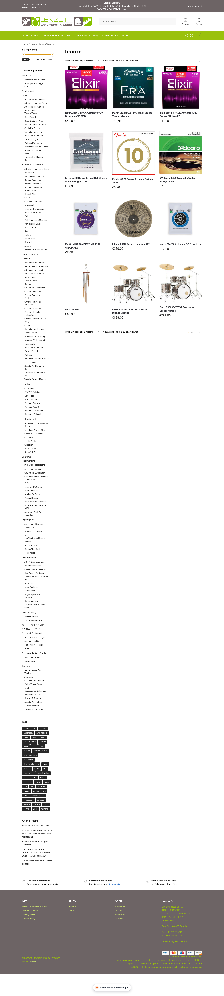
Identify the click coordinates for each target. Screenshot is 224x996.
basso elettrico (30, 742)
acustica (43, 728)
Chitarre (26, 258)
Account (186, 24)
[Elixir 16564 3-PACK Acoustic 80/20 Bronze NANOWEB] (180, 87)
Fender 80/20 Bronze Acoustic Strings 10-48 (132, 181)
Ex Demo (26, 457)
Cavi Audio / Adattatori (34, 573)
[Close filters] (53, 50)
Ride (26, 231)
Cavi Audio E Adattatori (34, 288)
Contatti (72, 910)
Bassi (24, 95)
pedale (36, 791)
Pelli (26, 216)
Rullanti (27, 235)
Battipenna (29, 284)
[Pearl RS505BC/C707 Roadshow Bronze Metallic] (180, 283)
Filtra (26, 60)
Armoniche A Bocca (33, 641)
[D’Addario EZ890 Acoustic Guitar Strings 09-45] (180, 152)
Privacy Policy (28, 914)
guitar (38, 782)
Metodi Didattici (31, 399)
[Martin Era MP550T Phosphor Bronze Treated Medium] (133, 87)
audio (26, 737)
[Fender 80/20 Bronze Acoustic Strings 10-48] (133, 153)
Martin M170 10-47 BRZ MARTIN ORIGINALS (82, 246)
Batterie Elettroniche (33, 184)
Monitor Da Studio (32, 494)
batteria (43, 742)
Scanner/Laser (30, 545)
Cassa (199, 24)
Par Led (27, 542)
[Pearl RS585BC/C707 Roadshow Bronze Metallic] (133, 284)
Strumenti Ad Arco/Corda (34, 653)
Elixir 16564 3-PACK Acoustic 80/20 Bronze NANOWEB (178, 114)
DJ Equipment (29, 419)
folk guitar (28, 782)
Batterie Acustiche (32, 180)
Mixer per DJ (30, 448)
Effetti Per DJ (30, 441)
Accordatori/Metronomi (34, 99)
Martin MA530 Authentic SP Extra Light (180, 244)
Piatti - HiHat (30, 227)
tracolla (37, 804)
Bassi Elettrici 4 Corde (34, 121)
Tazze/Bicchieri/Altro (33, 620)
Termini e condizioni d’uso (34, 906)
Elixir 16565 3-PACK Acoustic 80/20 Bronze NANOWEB (84, 114)
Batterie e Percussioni (32, 164)
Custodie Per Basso (33, 132)
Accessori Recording (33, 469)
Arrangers (28, 677)
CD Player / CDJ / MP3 (34, 430)
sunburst (40, 800)
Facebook (120, 906)
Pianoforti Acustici (32, 694)
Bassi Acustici (30, 117)
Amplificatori (28, 91)
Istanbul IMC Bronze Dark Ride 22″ (131, 244)
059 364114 (41, 4)
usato (46, 804)
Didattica (26, 384)
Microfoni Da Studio (33, 487)
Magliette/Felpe (31, 617)
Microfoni (28, 583)
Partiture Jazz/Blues (33, 407)
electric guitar (43, 773)
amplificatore (41, 733)
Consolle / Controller (33, 434)
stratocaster (28, 800)
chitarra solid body (31, 764)
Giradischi (28, 445)
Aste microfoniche (32, 565)
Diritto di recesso (30, 910)
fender (43, 778)
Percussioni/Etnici (32, 224)
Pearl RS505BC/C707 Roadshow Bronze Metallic (176, 309)
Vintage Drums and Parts (35, 250)
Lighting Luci (28, 519)
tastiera (27, 804)
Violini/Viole (29, 661)
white (35, 809)
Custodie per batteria (33, 201)
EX (35, 778)
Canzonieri (29, 388)
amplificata (28, 733)
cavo (42, 746)
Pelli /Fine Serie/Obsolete (35, 220)
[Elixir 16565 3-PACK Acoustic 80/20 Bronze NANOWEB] (86, 87)
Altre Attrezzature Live (34, 562)
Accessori (26, 75)
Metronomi (29, 205)
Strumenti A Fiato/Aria (32, 633)
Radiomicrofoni (31, 601)
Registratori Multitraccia (35, 502)
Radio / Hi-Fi (30, 452)
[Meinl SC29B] (86, 284)
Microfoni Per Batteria (34, 209)
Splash (27, 246)
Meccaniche (29, 344)
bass (34, 737)
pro (44, 791)
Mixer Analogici (31, 490)
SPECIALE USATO (31, 629)
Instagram (120, 914)
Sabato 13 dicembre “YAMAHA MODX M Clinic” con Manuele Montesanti (37, 833)
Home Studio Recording (33, 465)
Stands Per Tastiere (33, 702)
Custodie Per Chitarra (34, 329)
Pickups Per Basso (33, 143)
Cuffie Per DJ (30, 437)
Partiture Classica (32, 403)
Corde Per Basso (32, 128)
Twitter (118, 910)
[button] (193, 35)
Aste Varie (29, 173)
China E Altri (30, 194)
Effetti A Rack (30, 333)
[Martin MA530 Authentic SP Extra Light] (180, 219)
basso (42, 737)
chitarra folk (28, 760)
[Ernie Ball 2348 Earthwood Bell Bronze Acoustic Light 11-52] (86, 152)
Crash (27, 198)
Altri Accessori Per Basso (35, 103)
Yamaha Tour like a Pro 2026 (36, 825)
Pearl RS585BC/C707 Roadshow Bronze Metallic (129, 311)
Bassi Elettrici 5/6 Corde (35, 124)
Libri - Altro (29, 396)
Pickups (28, 355)
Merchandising (29, 612)
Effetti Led (29, 528)
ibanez (47, 782)
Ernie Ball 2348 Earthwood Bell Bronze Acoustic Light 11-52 (86, 180)
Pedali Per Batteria (32, 212)
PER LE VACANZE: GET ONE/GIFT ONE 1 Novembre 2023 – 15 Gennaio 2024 (36, 852)
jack (25, 786)
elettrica (27, 778)
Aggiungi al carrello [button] (86, 128)
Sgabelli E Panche (32, 698)
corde (45, 764)
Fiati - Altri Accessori (33, 645)
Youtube (119, 918)
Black (26, 746)
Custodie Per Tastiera (34, 680)
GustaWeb (32, 962)
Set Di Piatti (29, 238)
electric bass (29, 773)
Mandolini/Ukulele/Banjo (35, 336)
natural (26, 791)
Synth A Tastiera (31, 706)
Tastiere (26, 666)
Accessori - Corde (32, 658)
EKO (45, 769)
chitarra (27, 751)
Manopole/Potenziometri (35, 340)
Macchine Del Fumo (33, 531)
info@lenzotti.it (195, 6)
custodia (27, 769)
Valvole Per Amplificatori (35, 379)
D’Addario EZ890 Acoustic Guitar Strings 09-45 (177, 180)
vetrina (26, 809)
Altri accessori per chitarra (36, 266)
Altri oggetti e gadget (33, 270)
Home (25, 44)
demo (36, 769)
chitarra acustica (40, 751)
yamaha (44, 809)
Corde (27, 325)
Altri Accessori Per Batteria (36, 169)
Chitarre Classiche (32, 308)
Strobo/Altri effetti (32, 549)
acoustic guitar (30, 728)
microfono (41, 786)
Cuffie (27, 483)
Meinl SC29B (72, 309)
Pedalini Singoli (31, 139)
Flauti (26, 648)
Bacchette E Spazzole (34, 176)
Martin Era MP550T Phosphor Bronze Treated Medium (132, 115)
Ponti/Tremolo (30, 362)
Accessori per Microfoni (35, 80)
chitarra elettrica (30, 755)
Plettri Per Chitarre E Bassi (36, 147)
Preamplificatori (31, 498)
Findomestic (114, 884)
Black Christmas (30, 254)
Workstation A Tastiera (34, 709)
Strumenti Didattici (32, 414)
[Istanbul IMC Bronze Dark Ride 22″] (133, 219)
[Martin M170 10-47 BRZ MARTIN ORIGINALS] (86, 219)
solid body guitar (38, 795)
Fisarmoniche (28, 461)
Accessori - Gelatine (33, 524)
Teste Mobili (29, 553)
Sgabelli (28, 242)
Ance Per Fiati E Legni (34, 637)
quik (25, 795)
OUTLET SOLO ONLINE (34, 625)
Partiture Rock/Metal (33, 410)
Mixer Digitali (30, 591)
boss (34, 746)
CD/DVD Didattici (32, 392)
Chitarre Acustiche (32, 291)
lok (32, 786)
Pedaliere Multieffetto (33, 136)
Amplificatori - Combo (34, 107)
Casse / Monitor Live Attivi (36, 569)
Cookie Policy (28, 918)
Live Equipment (29, 557)
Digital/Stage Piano (33, 684)
